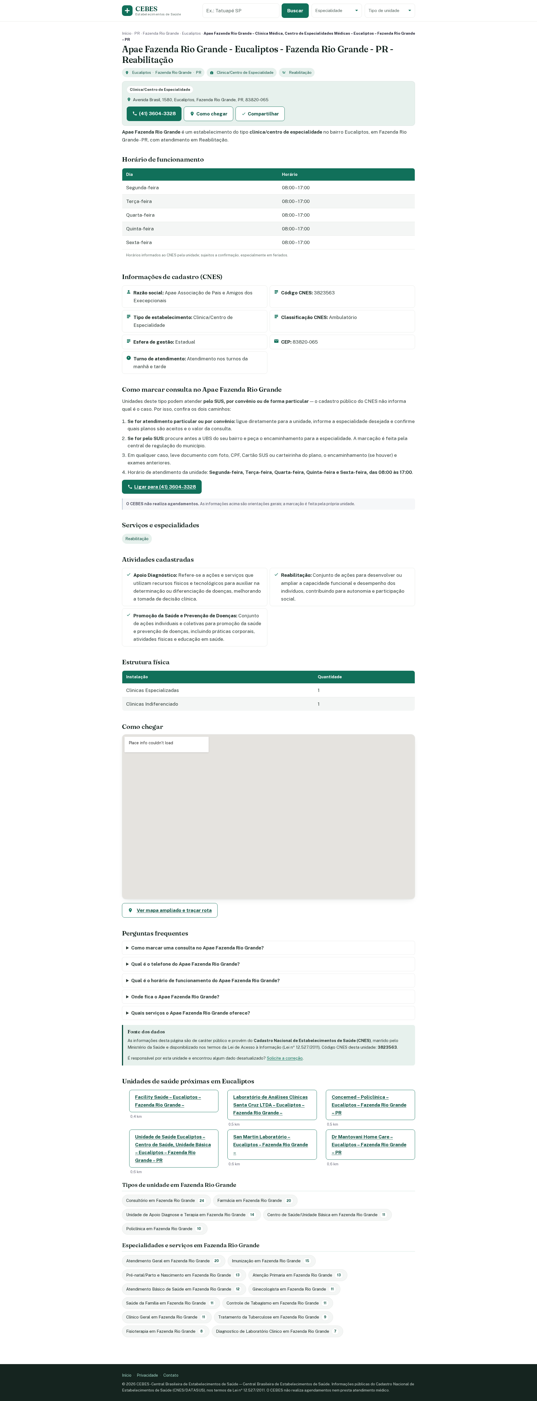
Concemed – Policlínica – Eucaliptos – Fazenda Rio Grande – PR (369, 1105)
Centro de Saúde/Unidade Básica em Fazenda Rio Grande (326, 1214)
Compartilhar (263, 114)
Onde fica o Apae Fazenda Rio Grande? (175, 997)
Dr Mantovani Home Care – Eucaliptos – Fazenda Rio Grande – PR (369, 1144)
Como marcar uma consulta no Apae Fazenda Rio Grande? (197, 948)
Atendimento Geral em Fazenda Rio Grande (172, 1260)
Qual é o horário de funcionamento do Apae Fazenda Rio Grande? (205, 980)
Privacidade (147, 1375)
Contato (170, 1375)
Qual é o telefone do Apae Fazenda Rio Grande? (185, 964)
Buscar (295, 10)
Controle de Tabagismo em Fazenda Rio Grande (276, 1303)
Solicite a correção (285, 1058)
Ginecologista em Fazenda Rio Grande (293, 1289)
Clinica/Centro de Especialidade (245, 72)
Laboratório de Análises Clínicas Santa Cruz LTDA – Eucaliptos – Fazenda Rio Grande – (270, 1105)
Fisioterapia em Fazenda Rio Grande (164, 1331)
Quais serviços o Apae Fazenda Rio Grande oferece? (190, 1013)
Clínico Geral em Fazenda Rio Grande (165, 1317)
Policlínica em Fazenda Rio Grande (163, 1228)
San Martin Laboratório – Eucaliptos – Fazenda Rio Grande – (270, 1144)
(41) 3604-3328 (157, 113)
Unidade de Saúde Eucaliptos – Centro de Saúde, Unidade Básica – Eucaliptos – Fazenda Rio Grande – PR (173, 1148)
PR (137, 33)
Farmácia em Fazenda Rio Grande (254, 1200)
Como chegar (211, 114)
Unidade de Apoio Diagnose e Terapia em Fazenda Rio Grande (190, 1214)
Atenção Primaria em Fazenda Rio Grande (297, 1275)
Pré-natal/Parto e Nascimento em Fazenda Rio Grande (182, 1275)
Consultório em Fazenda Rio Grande (165, 1200)
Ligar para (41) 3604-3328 (165, 487)
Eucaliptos (191, 33)
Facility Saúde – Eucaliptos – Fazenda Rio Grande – (168, 1101)
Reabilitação (300, 72)
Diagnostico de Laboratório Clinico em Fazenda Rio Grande (276, 1331)
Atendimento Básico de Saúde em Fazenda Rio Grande (182, 1289)
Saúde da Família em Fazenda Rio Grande (169, 1303)
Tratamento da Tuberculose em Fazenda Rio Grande (272, 1317)
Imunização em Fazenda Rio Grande (270, 1260)
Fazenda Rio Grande (161, 33)
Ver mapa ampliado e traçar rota (174, 910)
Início (126, 33)
